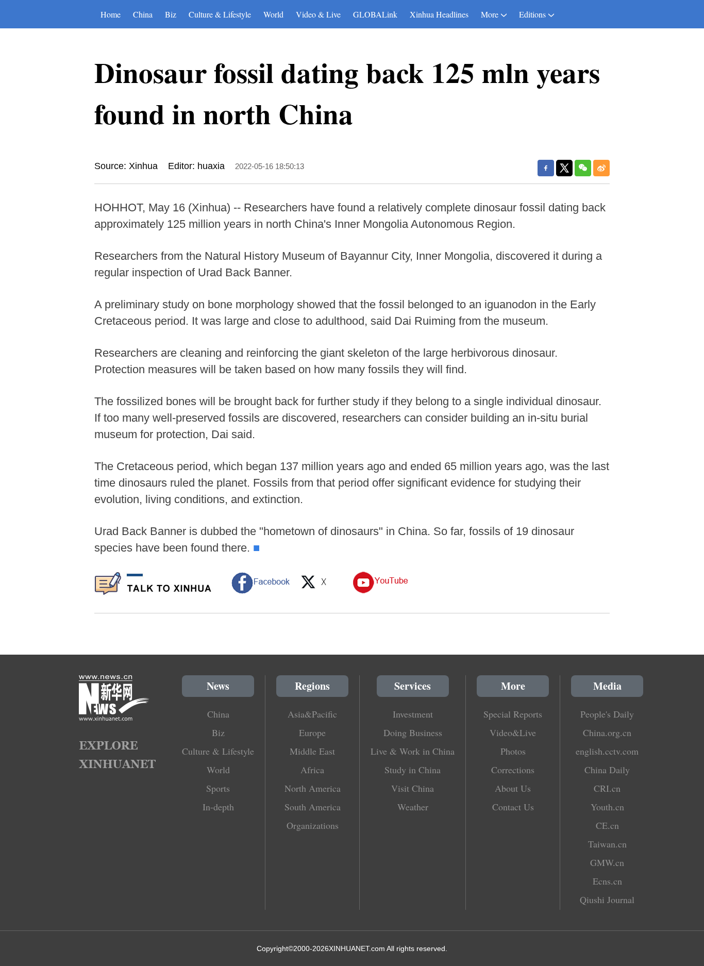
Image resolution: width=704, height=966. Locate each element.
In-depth (218, 807)
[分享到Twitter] (564, 168)
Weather (412, 807)
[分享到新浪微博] (601, 168)
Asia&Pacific (312, 714)
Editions (532, 14)
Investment (413, 714)
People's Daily (607, 714)
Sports (218, 788)
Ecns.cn (607, 881)
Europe (312, 732)
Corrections (512, 769)
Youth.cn (607, 807)
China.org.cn (607, 732)
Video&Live (513, 732)
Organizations (313, 825)
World (273, 14)
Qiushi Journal (607, 899)
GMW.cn (607, 862)
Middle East (312, 751)
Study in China (412, 769)
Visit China (412, 788)
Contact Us (513, 807)
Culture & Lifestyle (220, 14)
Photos (513, 751)
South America (312, 807)
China (143, 14)
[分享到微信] (583, 168)
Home (110, 14)
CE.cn (607, 825)
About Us (513, 788)
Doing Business (412, 732)
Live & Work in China (413, 751)
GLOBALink (375, 14)
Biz (170, 14)
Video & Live (318, 14)
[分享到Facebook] (546, 168)
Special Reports (512, 714)
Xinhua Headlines (439, 14)
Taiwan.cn (607, 844)
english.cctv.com (607, 751)
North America (312, 788)
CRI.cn (607, 788)
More (489, 14)
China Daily (607, 769)
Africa (312, 769)
